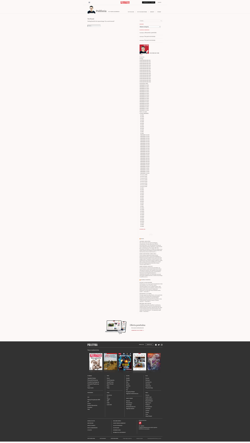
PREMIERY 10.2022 (144, 165)
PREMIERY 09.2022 (145, 161)
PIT (107, 397)
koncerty (152, 11)
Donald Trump (110, 382)
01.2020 (142, 208)
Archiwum (148, 408)
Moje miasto (148, 402)
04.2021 (142, 193)
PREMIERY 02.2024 (144, 88)
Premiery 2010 (143, 175)
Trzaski (142, 238)
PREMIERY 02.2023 (145, 140)
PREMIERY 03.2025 (144, 93)
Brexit (108, 378)
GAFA (108, 402)
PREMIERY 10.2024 (144, 106)
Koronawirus (90, 392)
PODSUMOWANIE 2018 (145, 72)
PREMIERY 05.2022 (145, 148)
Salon (89, 386)
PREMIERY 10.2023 (144, 166)
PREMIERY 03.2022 (145, 141)
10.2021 (142, 203)
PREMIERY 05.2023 (145, 150)
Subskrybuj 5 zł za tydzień (136, 330)
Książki (128, 378)
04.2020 (142, 213)
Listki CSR (109, 404)
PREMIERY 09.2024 (144, 105)
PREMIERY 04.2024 (144, 95)
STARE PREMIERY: (144, 113)
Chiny (108, 388)
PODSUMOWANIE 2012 (145, 62)
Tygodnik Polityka (92, 378)
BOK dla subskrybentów (92, 427)
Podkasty (148, 404)
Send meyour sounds (151, 234)
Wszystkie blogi (149, 388)
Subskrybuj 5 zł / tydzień (148, 2)
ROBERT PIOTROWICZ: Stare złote (146, 266)
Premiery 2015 (143, 183)
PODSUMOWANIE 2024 (145, 82)
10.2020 (142, 223)
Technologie (129, 404)
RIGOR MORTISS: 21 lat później (145, 293)
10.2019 (142, 130)
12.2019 (142, 133)
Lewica (89, 403)
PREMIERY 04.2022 (145, 145)
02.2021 (142, 189)
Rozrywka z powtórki (150, 32)
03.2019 (142, 118)
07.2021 (142, 198)
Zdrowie (128, 401)
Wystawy (128, 386)
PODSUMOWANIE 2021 (145, 77)
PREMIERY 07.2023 (144, 156)
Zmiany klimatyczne (130, 406)
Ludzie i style (149, 397)
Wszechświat (129, 402)
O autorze (142, 57)
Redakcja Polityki (91, 420)
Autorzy (147, 410)
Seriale (127, 384)
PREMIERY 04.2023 (145, 146)
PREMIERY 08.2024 (144, 103)
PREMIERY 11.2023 (144, 170)
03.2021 (142, 191)
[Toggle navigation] (89, 2)
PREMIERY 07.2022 (144, 155)
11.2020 (142, 224)
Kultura (127, 375)
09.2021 (142, 201)
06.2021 (142, 196)
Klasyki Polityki (149, 401)
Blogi (147, 375)
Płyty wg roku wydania (142, 11)
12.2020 (142, 226)
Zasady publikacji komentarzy (119, 423)
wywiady (159, 11)
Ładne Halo (130, 438)
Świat (108, 375)
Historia (147, 395)
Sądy (89, 409)
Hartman (148, 380)
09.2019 (142, 128)
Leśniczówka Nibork (114, 438)
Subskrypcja (149, 344)
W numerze (90, 375)
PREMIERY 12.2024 (144, 110)
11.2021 (142, 204)
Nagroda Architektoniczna (132, 393)
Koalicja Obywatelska (92, 405)
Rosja (108, 386)
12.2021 (142, 206)
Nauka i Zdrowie (129, 398)
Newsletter (141, 344)
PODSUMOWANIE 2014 (145, 65)
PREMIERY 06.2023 (145, 153)
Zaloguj (159, 2)
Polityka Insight (103, 438)
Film (127, 382)
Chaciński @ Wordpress (145, 279)
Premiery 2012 (143, 178)
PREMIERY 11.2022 (144, 168)
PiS (88, 401)
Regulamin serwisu (117, 420)
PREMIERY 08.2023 (145, 160)
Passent (147, 378)
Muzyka (128, 380)
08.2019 (142, 126)
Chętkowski (148, 386)
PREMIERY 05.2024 (144, 98)
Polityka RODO (116, 427)
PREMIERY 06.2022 (145, 151)
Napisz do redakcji (91, 425)
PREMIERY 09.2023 (145, 163)
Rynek (108, 392)
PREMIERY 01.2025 (144, 87)
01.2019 (142, 115)
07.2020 (142, 218)
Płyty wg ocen (131, 11)
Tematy (147, 412)
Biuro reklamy (90, 423)
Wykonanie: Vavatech (140, 438)
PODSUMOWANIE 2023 (145, 80)
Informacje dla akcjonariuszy (119, 432)
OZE (108, 401)
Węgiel (108, 399)
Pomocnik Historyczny (93, 380)
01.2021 (142, 188)
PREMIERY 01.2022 (144, 135)
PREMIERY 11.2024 (144, 108)
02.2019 (142, 116)
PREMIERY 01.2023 (144, 136)
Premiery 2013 (143, 180)
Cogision (126, 438)
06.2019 (142, 123)
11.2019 (142, 131)
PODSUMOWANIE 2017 (145, 70)
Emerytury (109, 395)
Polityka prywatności (117, 425)
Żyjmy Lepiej (90, 388)
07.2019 (142, 125)
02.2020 (142, 209)
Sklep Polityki (149, 416)
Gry (127, 389)
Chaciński (148, 384)
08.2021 (142, 199)
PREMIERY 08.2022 (145, 158)
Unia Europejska (110, 380)
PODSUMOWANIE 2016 (145, 68)
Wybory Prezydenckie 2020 (94, 399)
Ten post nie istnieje (149, 36)
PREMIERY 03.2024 (144, 92)
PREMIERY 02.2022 (145, 138)
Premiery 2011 (143, 176)
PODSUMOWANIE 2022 (145, 78)
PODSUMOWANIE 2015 (145, 67)
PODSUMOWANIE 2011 (145, 60)
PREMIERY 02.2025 (144, 90)
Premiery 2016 (143, 184)
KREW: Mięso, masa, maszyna (145, 303)
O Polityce (90, 430)
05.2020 (142, 214)
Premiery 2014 (143, 181)
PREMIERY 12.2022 (144, 171)
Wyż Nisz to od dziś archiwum (146, 282)
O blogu (141, 58)
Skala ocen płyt (143, 111)
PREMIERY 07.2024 (144, 101)
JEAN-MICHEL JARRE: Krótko (145, 241)
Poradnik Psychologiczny (93, 382)
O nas (147, 414)
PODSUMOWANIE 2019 (145, 73)
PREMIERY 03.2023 (145, 143)
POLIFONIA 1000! (144, 83)
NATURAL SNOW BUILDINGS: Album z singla (148, 253)
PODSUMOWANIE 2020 (145, 75)
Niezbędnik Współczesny (93, 384)
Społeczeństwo (149, 399)
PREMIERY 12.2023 (144, 173)
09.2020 (142, 221)
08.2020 (142, 219)
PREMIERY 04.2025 (144, 97)
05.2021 (142, 194)
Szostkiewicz (149, 382)
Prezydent (90, 407)
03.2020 (142, 211)
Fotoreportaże (149, 406)
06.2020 (142, 216)
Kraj (88, 397)
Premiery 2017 (143, 186)
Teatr (127, 388)
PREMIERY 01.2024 (144, 85)
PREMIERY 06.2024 (144, 100)
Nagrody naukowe (130, 408)
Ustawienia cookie (117, 430)
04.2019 (142, 120)
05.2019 (142, 121)
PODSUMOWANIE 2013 (145, 63)
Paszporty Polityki (130, 391)
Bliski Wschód (110, 384)
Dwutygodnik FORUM (91, 438)
